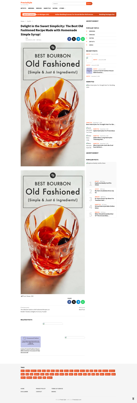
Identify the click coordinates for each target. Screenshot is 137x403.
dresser (76, 371)
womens (49, 377)
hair (100, 371)
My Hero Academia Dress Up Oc (104, 191)
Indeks (53, 391)
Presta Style (63, 399)
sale (76, 374)
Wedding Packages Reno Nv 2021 (99, 14)
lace (27, 374)
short (85, 374)
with (44, 377)
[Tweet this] (74, 39)
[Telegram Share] (78, 39)
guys (95, 371)
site (89, 374)
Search (89, 3)
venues (23, 377)
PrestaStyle (26, 2)
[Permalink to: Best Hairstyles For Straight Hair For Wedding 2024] (101, 102)
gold (91, 371)
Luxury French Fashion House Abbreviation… (103, 71)
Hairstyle (89, 122)
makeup (37, 374)
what (34, 377)
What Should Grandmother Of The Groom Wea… (104, 215)
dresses (92, 35)
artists (92, 41)
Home (22, 388)
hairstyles (111, 371)
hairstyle (105, 371)
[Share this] (69, 39)
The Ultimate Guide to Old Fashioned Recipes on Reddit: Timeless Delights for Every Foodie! (35, 310)
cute (61, 371)
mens (42, 374)
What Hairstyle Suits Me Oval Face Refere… (103, 146)
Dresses (97, 196)
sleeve (102, 374)
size (97, 374)
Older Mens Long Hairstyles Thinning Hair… (102, 138)
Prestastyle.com (77, 399)
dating (91, 38)
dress (91, 45)
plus (66, 374)
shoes (80, 374)
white (39, 377)
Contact (39, 391)
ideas (22, 374)
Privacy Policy (40, 388)
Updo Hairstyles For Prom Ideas (104, 131)
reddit (71, 374)
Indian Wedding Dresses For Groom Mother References (63, 14)
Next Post (82, 308)
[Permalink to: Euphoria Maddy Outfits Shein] (101, 170)
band (43, 371)
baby (39, 371)
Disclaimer (24, 391)
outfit (56, 374)
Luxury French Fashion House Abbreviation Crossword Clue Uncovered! (30, 350)
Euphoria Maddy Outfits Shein (103, 184)
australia (33, 371)
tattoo (113, 374)
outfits (61, 374)
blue (57, 371)
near (47, 374)
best (48, 371)
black (52, 371)
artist (22, 371)
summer (108, 374)
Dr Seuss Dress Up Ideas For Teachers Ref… (104, 199)
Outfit (88, 54)
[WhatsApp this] (83, 39)
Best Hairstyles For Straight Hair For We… (100, 124)
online (51, 374)
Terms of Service (57, 388)
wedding (92, 31)
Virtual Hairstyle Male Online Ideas (105, 207)
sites (93, 374)
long (31, 374)
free (87, 371)
